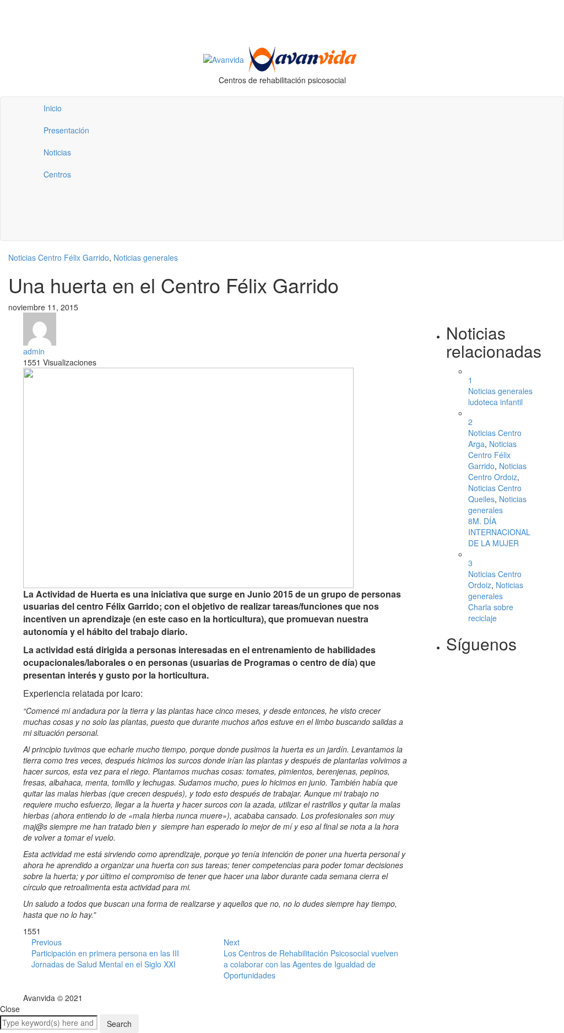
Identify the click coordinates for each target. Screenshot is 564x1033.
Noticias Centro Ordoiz (497, 471)
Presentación (66, 130)
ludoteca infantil (495, 401)
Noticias (57, 152)
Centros (57, 174)
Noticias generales (145, 257)
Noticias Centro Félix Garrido (58, 257)
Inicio (53, 108)
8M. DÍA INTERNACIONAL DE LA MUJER (499, 531)
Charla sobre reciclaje (490, 612)
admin (34, 351)
